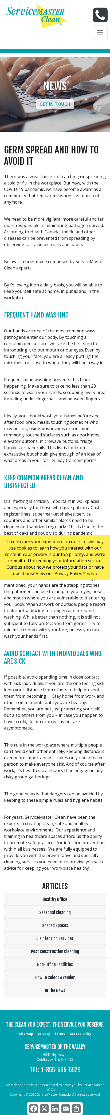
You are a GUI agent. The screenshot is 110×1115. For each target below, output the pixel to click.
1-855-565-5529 (61, 1070)
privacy (44, 1033)
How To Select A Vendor (55, 977)
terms (60, 1033)
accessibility (80, 1033)
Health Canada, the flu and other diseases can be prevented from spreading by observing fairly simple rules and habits (49, 238)
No (94, 573)
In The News (55, 990)
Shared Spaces (55, 925)
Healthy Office (55, 899)
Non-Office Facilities (55, 964)
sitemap (26, 1033)
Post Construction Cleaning (55, 951)
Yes (86, 573)
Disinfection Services (55, 938)
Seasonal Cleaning (55, 912)
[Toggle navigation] (100, 32)
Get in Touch (55, 104)
